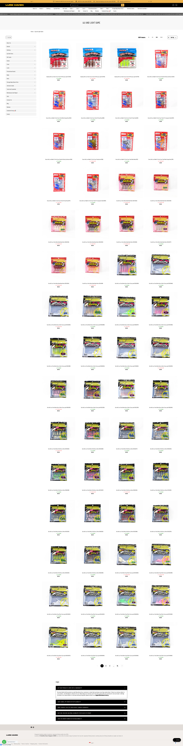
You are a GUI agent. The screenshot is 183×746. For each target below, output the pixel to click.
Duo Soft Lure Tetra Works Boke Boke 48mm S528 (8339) (160, 200)
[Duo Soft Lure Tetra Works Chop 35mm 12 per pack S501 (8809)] (126, 554)
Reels (101, 8)
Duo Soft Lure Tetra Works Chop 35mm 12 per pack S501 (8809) (126, 572)
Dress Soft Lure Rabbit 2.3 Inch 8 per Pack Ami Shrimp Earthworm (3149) (58, 159)
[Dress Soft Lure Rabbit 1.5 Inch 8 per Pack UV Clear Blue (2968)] (92, 100)
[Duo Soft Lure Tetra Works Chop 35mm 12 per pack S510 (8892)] (126, 637)
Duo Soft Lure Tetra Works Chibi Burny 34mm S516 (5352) (92, 531)
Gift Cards (65, 8)
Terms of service (25, 743)
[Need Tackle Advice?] (4, 742)
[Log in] (173, 5)
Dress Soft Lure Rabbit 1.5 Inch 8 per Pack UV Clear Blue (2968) (92, 118)
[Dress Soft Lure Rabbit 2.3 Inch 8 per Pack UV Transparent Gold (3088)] (92, 182)
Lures (83, 8)
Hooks (71, 8)
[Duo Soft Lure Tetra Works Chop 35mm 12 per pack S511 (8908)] (160, 637)
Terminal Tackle (130, 8)
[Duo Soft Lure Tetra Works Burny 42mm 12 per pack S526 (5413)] (160, 389)
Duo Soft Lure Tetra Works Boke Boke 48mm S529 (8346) (58, 242)
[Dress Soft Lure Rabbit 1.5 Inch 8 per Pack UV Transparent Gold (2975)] (160, 100)
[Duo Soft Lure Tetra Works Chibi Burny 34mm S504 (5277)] (126, 430)
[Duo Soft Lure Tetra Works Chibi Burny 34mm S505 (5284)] (160, 430)
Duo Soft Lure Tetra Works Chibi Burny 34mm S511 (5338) (160, 490)
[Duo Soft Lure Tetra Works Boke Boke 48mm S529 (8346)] (58, 224)
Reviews (97, 11)
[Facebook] (149, 1)
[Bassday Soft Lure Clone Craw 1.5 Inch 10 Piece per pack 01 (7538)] (58, 58)
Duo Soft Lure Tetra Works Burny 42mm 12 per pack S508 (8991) (58, 366)
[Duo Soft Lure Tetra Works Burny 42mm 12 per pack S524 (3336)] (126, 389)
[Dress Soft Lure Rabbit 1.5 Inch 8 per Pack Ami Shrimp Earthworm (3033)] (160, 58)
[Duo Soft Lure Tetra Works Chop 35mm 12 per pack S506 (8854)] (126, 596)
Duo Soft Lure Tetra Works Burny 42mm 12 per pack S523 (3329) (92, 407)
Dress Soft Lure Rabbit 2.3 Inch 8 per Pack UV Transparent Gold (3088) (93, 200)
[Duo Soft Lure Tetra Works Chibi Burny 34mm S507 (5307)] (92, 472)
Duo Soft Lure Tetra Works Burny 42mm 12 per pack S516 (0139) (58, 407)
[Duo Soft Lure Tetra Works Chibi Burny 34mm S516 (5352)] (92, 513)
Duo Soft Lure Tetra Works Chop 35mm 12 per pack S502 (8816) (160, 572)
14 (117, 666)
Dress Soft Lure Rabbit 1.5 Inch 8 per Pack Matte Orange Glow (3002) (58, 118)
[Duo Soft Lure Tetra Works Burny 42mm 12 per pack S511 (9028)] (126, 348)
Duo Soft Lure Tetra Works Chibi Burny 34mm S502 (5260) (92, 448)
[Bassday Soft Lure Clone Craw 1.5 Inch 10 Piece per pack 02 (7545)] (92, 58)
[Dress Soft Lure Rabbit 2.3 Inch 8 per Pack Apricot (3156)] (92, 141)
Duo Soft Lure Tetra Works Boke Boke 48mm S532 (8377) (161, 242)
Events (114, 11)
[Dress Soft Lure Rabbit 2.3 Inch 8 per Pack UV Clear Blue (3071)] (58, 182)
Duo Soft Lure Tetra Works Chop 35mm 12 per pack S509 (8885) (92, 655)
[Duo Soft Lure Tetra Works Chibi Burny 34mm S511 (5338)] (160, 472)
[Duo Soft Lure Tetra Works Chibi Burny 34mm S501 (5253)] (58, 430)
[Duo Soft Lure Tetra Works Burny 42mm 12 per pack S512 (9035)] (160, 348)
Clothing (48, 8)
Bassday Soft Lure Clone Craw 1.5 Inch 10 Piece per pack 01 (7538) (59, 76)
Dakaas (9, 744)
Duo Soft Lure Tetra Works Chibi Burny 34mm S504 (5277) (126, 448)
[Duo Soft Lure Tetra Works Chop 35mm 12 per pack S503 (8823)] (58, 596)
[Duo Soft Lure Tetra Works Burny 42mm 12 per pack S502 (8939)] (126, 265)
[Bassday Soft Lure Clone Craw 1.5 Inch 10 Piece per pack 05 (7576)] (126, 58)
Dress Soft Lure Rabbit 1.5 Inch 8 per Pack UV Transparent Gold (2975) (161, 118)
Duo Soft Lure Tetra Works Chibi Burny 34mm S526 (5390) (92, 572)
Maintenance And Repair (69, 11)
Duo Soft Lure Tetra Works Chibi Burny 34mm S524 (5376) (160, 531)
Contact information (43, 743)
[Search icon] (122, 5)
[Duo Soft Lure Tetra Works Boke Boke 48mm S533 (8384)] (58, 265)
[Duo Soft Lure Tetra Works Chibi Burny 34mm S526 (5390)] (92, 554)
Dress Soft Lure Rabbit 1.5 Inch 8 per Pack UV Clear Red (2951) (126, 118)
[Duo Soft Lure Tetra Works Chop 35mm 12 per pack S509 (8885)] (92, 637)
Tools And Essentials (142, 8)
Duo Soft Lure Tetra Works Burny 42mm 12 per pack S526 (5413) (160, 407)
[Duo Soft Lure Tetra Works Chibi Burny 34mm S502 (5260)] (92, 430)
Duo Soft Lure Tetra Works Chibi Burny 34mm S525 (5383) (58, 572)
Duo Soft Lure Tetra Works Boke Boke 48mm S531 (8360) (127, 242)
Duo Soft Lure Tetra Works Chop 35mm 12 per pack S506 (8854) (126, 614)
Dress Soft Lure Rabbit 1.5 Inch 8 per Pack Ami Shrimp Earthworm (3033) (160, 76)
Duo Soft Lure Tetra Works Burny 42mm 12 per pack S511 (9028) (126, 366)
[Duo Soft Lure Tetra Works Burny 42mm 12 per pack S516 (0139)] (58, 389)
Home (32, 31)
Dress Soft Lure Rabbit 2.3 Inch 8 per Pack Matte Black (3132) (127, 159)
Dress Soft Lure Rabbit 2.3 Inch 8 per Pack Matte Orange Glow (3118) (160, 159)
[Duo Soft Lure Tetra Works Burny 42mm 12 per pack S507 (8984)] (160, 306)
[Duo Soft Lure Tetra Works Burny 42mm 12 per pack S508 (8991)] (58, 348)
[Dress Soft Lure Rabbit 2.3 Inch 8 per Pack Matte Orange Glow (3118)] (160, 141)
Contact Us (85, 11)
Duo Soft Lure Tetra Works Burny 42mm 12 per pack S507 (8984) (161, 324)
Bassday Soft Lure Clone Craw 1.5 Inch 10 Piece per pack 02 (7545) (92, 76)
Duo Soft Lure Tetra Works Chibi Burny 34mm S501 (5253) (58, 448)
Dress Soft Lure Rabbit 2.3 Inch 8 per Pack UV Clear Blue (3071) (58, 200)
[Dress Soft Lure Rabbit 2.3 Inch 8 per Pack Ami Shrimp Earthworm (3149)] (58, 141)
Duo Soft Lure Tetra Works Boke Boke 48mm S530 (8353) (92, 242)
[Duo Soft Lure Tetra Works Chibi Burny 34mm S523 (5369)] (126, 513)
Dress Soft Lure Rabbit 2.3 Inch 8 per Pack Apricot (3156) (92, 159)
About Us (35, 8)
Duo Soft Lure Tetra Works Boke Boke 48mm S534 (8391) (92, 283)
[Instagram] (151, 1)
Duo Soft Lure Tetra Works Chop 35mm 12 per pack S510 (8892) (126, 655)
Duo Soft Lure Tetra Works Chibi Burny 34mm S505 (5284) (160, 448)
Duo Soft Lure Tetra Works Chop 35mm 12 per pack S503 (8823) (58, 614)
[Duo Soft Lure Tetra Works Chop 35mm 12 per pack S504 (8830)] (92, 596)
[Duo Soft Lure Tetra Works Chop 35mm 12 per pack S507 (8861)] (160, 596)
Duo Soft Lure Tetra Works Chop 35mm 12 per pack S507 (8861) (160, 614)
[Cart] (176, 5)
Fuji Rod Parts (57, 8)
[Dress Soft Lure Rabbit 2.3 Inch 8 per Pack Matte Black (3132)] (126, 141)
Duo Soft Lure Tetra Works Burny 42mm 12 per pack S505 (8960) (93, 324)
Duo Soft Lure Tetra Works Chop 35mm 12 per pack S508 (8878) (58, 655)
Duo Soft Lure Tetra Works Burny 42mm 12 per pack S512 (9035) (160, 366)
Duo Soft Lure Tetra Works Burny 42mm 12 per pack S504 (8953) (58, 324)
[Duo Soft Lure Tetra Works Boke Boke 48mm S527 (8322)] (126, 182)
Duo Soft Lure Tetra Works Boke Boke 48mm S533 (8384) (58, 283)
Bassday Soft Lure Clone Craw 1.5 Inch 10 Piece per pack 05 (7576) (127, 76)
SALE (79, 11)
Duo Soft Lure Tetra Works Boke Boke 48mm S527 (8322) (126, 200)
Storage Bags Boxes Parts (118, 8)
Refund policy (17, 743)
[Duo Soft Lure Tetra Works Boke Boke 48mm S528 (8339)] (160, 182)
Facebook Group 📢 (106, 11)
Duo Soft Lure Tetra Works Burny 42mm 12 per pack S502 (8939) (127, 283)
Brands (41, 8)
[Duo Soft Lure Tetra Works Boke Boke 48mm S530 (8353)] (92, 224)
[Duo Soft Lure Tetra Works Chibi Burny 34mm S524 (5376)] (160, 513)
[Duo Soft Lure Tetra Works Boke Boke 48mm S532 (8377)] (160, 224)
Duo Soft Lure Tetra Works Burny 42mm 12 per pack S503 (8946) (161, 283)
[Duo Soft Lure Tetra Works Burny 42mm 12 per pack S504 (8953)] (58, 306)
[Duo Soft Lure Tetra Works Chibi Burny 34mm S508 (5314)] (126, 472)
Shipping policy (33, 743)
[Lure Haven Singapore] (15, 5)
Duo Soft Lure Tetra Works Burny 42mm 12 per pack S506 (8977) (127, 324)
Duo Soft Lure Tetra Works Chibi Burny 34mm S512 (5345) (58, 531)
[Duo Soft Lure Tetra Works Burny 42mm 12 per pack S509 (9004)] (92, 348)
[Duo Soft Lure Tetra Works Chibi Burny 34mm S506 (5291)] (58, 472)
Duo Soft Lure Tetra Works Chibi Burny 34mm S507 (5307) (92, 490)
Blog (91, 11)
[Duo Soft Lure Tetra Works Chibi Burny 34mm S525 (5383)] (58, 554)
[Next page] (122, 665)
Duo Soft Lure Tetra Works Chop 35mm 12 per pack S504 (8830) (92, 614)
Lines (77, 8)
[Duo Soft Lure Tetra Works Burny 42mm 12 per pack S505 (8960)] (92, 306)
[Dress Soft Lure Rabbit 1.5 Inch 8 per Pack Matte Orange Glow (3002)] (58, 100)
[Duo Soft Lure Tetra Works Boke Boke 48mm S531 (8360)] (126, 224)
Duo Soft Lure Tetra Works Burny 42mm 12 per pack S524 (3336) (126, 407)
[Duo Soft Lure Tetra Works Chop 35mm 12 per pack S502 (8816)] (160, 554)
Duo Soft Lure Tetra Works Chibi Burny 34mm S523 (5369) (126, 531)
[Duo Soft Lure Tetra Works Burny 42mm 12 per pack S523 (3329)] (92, 389)
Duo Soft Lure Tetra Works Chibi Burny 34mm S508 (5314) (126, 490)
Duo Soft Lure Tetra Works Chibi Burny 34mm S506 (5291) (58, 490)
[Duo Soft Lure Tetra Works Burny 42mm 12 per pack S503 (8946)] (160, 265)
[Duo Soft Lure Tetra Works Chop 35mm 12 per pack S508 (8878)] (58, 637)
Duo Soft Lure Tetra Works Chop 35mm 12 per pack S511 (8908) (160, 655)
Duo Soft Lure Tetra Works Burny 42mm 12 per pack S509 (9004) (93, 366)
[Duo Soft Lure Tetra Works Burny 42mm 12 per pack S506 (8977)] (126, 306)
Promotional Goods (92, 8)
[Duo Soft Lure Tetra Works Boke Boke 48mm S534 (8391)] (92, 265)
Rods (107, 8)
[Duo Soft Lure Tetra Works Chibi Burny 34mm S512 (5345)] (58, 513)
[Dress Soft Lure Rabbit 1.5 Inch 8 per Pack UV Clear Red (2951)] (126, 100)
